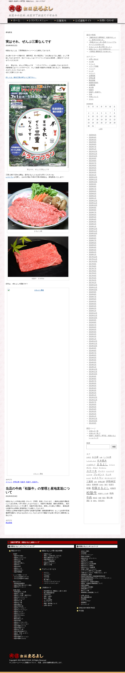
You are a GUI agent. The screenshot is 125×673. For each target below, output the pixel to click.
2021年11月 (93, 154)
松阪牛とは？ (48, 554)
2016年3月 (92, 306)
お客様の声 (84, 560)
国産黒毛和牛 (93, 83)
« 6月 (101, 129)
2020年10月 (93, 182)
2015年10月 (93, 318)
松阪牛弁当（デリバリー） (89, 558)
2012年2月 (92, 414)
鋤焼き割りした (18, 618)
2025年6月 (92, 135)
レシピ (91, 71)
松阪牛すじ (17, 564)
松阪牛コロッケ (18, 611)
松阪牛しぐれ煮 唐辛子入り (22, 595)
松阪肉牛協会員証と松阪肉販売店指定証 (93, 576)
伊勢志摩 (16, 482)
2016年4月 (92, 304)
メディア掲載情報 (49, 561)
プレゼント (98, 474)
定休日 (101, 484)
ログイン (46, 572)
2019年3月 (92, 222)
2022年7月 (92, 147)
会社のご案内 (85, 551)
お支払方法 (47, 594)
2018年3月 (92, 250)
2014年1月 (92, 367)
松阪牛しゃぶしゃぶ (20, 557)
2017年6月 (92, 271)
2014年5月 (92, 357)
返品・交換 (47, 598)
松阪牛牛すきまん (19, 615)
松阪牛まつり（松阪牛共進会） (90, 581)
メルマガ (46, 578)
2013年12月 (93, 369)
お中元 (88, 457)
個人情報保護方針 (49, 592)
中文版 (81, 611)
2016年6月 (92, 299)
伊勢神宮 (111, 481)
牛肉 (90, 94)
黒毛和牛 (101, 501)
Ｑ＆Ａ (91, 99)
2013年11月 (93, 372)
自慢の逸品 (16, 590)
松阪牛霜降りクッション (21, 636)
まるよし (102, 464)
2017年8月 (92, 266)
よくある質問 (48, 600)
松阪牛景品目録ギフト (20, 631)
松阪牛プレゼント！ (50, 563)
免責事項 (83, 602)
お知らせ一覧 (93, 431)
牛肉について (93, 97)
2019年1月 (92, 226)
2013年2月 (92, 393)
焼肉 (111, 493)
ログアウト (47, 574)
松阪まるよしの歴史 (87, 562)
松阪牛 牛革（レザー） (21, 633)
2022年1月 (92, 149)
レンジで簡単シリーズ (20, 575)
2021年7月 (92, 163)
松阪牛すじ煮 (18, 600)
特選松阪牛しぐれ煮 (20, 592)
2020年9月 (92, 184)
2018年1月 (92, 254)
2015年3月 (92, 334)
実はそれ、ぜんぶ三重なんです (28, 41)
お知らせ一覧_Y (94, 433)
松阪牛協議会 (85, 585)
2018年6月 (92, 243)
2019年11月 (93, 203)
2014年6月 (92, 355)
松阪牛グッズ (18, 635)
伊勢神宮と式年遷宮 (87, 587)
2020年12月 (93, 177)
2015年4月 (92, 332)
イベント (9, 482)
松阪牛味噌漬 (18, 572)
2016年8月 (92, 294)
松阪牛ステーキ (18, 559)
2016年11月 (93, 287)
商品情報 (9, 523)
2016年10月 (93, 290)
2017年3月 (92, 278)
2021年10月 (93, 156)
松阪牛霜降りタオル (20, 638)
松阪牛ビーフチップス (20, 622)
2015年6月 (92, 327)
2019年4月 (92, 219)
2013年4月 (92, 388)
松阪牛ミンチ (18, 568)
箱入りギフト (17, 581)
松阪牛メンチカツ (19, 613)
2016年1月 (92, 311)
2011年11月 (93, 418)
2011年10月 (93, 421)
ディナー (101, 471)
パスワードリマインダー (51, 583)
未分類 (91, 87)
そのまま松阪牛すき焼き (21, 578)
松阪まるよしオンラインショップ (22, 546)
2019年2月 (92, 224)
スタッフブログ (85, 601)
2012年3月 (92, 411)
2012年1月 (92, 416)
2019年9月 (92, 207)
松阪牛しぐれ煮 (103, 493)
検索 (114, 447)
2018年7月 (92, 240)
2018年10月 (93, 233)
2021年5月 (92, 168)
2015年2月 (92, 336)
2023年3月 (92, 140)
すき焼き (102, 460)
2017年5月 (92, 273)
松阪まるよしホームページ (88, 546)
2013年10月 (93, 374)
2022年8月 (92, 144)
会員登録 (46, 576)
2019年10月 (93, 205)
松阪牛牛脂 (17, 620)
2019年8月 (92, 210)
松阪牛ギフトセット (20, 587)
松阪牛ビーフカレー (20, 608)
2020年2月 (92, 196)
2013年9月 (92, 376)
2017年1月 (92, 282)
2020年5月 (92, 193)
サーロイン (102, 468)
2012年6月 (92, 404)
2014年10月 (93, 346)
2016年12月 (93, 285)
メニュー (92, 68)
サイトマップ (48, 601)
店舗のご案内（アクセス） (89, 569)
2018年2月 (92, 252)
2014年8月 (92, 351)
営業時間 (95, 485)
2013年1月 (92, 395)
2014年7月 (92, 353)
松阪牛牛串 (17, 566)
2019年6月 (92, 215)
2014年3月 (92, 362)
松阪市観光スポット (50, 559)
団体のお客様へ (85, 556)
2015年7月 (92, 325)
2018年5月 (92, 245)
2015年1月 (92, 339)
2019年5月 (92, 217)
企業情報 (92, 76)
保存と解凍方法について (51, 557)
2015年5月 (92, 329)
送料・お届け (48, 596)
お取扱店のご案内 (86, 574)
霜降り (95, 501)
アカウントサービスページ (52, 581)
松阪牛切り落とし (19, 563)
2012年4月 (92, 409)
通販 (88, 501)
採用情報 (83, 599)
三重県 (89, 481)
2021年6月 (92, 165)
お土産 (95, 457)
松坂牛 (111, 485)
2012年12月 (93, 397)
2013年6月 (92, 383)
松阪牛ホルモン (18, 570)
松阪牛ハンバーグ (19, 599)
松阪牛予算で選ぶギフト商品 (22, 585)
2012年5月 (92, 407)
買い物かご (47, 579)
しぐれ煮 (107, 457)
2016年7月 (92, 297)
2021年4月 (92, 170)
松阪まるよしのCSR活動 (88, 563)
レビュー (92, 73)
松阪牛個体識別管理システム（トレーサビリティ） (96, 578)
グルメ (95, 468)
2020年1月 (92, 198)
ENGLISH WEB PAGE (87, 608)
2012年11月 (93, 400)
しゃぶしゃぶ (91, 461)
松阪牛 (91, 493)
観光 (104, 498)
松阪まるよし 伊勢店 (87, 565)
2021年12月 (93, 151)
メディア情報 (93, 66)
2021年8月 (92, 161)
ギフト (89, 468)
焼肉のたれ (17, 617)
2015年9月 (92, 320)
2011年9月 (92, 423)
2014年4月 (92, 360)
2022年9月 (92, 142)
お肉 (101, 457)
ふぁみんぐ (91, 465)
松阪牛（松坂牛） (32, 482)
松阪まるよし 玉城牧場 (88, 567)
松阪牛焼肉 (17, 561)
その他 (91, 62)
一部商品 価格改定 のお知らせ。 (100, 51)
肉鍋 (99, 498)
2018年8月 (92, 238)
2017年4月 (92, 276)
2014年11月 (93, 343)
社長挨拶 (83, 553)
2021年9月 (92, 158)
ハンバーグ (110, 471)
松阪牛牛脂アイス (19, 627)
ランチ (108, 474)
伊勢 (95, 482)
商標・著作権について (50, 603)
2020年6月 (92, 191)
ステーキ (91, 471)
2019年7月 (92, 212)
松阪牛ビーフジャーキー (21, 624)
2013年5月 (92, 386)
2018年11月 (93, 231)
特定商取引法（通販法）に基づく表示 (55, 591)
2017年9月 (92, 264)
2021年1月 (92, 175)
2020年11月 (93, 179)
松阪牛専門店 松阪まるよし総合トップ (25, 542)
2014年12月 (93, 341)
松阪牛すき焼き (18, 555)
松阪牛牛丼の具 (18, 606)
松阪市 (22, 482)
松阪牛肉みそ (18, 604)
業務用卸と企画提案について (90, 592)
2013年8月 (92, 379)
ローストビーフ (110, 478)
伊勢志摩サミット (86, 588)
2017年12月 (93, 257)
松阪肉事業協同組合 (87, 580)
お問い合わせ (93, 59)
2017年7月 (92, 268)
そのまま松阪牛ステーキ (21, 576)
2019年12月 (93, 201)
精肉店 (95, 498)
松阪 (88, 488)
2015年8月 (92, 322)
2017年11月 (93, 259)
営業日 (88, 484)
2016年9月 (92, 292)
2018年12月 (93, 229)
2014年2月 (92, 365)
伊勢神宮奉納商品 (19, 583)
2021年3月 (92, 172)
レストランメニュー (87, 554)
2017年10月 (93, 261)
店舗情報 (92, 85)
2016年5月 (92, 301)
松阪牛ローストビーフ (20, 597)
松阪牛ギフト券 (18, 629)
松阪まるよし (100, 488)
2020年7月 (92, 189)
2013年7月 (92, 381)
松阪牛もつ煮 (18, 602)
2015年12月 (93, 313)
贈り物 (110, 498)
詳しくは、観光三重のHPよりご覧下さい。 (21, 77)
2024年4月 (92, 137)
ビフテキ (89, 475)
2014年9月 (92, 348)
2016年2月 (92, 308)
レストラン (10, 177)
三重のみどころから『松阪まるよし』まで (94, 572)
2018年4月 (92, 247)
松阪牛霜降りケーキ (20, 626)
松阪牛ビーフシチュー (20, 609)
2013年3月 (92, 390)
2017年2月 (92, 280)
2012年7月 (92, 402)
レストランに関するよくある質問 (91, 571)
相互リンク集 (48, 564)
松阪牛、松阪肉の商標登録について (92, 583)
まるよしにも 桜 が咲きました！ (100, 47)
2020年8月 (92, 186)
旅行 (106, 485)
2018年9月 (92, 236)
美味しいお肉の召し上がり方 (52, 555)
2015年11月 (93, 315)
